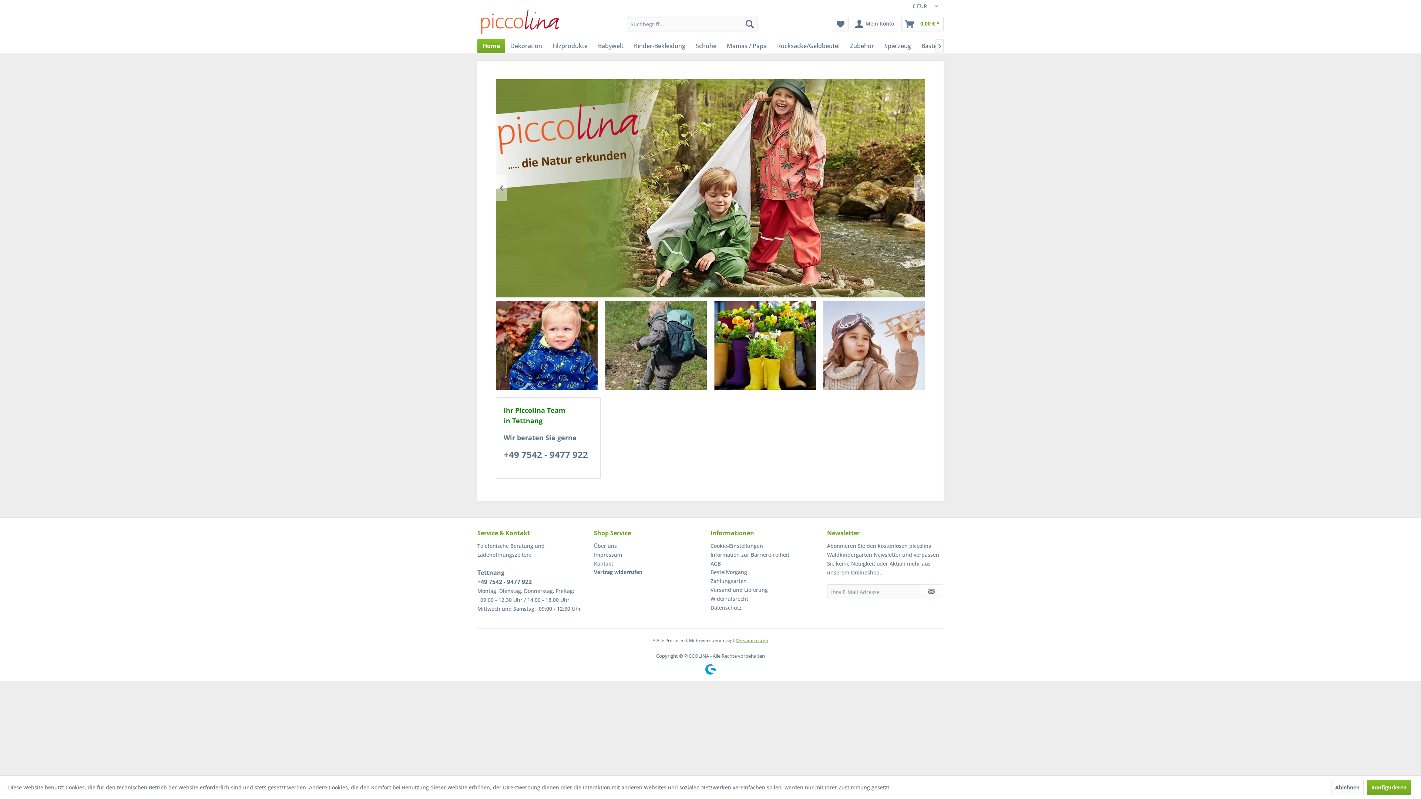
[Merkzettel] (841, 24)
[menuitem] (692, 24)
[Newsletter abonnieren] (931, 591)
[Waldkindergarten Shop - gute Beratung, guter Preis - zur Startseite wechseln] (520, 21)
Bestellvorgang (728, 572)
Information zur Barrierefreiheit (749, 554)
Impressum (608, 554)
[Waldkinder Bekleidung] (547, 345)
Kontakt (603, 563)
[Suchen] (749, 24)
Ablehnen (1347, 787)
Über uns (605, 545)
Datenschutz (726, 607)
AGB (715, 563)
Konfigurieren (1389, 787)
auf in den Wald (710, 188)
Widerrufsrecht (729, 598)
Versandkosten (752, 640)
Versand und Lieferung (739, 589)
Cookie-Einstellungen (736, 545)
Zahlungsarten (728, 580)
